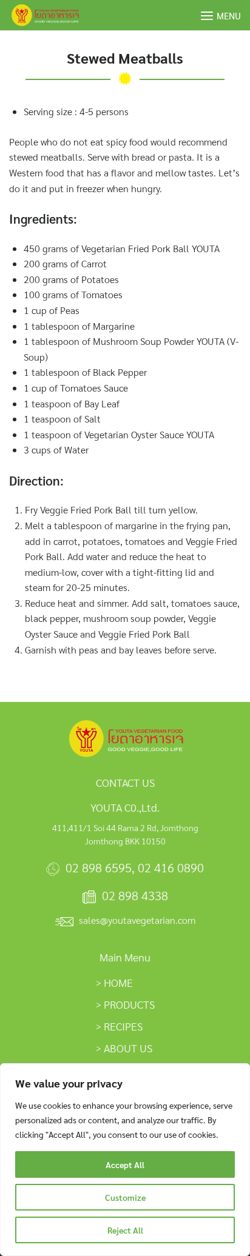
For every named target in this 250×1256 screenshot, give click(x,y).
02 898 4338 (135, 895)
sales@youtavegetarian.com (137, 920)
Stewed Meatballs (125, 57)
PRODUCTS (129, 1004)
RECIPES (123, 1026)
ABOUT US (128, 1048)
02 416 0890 (171, 867)
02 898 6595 (99, 867)
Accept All (125, 1164)
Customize (125, 1197)
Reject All (125, 1229)
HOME (118, 982)
